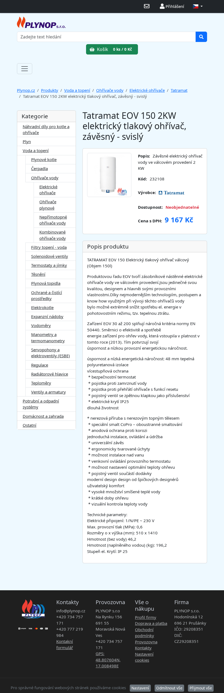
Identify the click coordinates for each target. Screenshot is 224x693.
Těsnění (38, 274)
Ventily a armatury (48, 392)
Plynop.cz (26, 90)
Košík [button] (114, 49)
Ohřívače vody (109, 90)
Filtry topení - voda (49, 247)
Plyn (27, 141)
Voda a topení (77, 90)
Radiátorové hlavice (49, 374)
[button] (197, 6)
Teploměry (41, 383)
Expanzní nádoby (47, 316)
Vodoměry (41, 325)
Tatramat (179, 90)
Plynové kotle (44, 159)
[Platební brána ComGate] (33, 627)
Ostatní (29, 425)
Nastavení (140, 688)
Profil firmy (145, 617)
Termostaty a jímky (49, 265)
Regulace (39, 365)
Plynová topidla (45, 283)
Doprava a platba (151, 623)
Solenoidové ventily (49, 256)
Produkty (49, 90)
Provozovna (146, 641)
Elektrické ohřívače (147, 90)
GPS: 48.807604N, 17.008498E (108, 659)
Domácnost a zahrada (43, 416)
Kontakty (143, 647)
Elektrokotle (42, 307)
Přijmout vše (201, 688)
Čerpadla (39, 168)
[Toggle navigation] (24, 68)
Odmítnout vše (169, 688)
